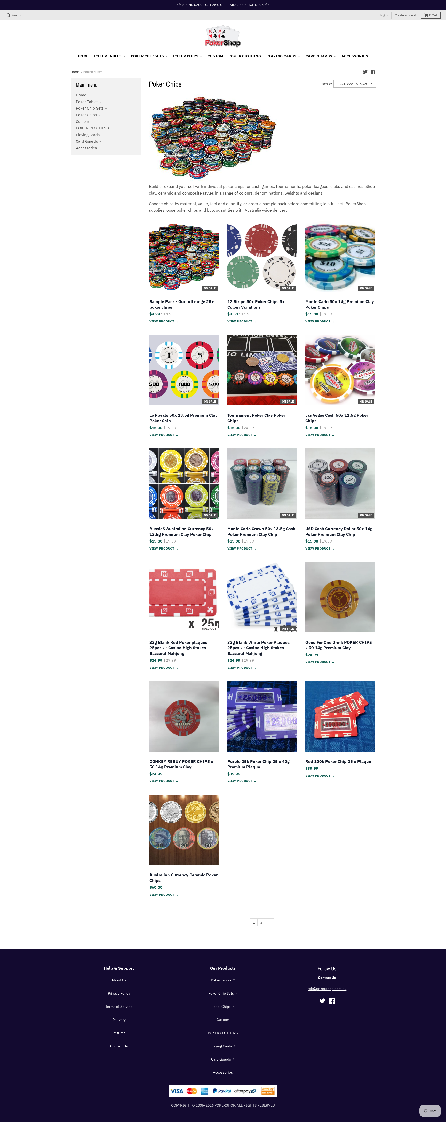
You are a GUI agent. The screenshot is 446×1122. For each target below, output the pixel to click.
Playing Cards (88, 134)
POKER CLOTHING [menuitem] (244, 56)
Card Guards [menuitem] (319, 56)
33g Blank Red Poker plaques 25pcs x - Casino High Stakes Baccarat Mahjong (178, 648)
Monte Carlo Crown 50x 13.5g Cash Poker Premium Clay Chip (261, 531)
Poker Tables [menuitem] (108, 56)
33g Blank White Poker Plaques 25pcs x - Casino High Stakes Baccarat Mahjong (258, 648)
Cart (433, 15)
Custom (82, 121)
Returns (119, 1033)
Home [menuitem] (83, 56)
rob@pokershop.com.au (327, 988)
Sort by (327, 84)
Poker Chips (86, 114)
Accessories (86, 147)
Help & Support (119, 968)
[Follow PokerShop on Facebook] (373, 71)
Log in (384, 15)
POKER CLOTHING (92, 128)
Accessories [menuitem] (354, 56)
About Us (119, 980)
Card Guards (87, 141)
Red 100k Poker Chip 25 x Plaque (338, 761)
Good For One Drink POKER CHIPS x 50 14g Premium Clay (338, 645)
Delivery (119, 1019)
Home (75, 72)
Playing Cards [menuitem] (281, 56)
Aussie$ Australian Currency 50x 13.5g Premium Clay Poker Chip (181, 531)
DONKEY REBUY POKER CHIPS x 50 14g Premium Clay (181, 764)
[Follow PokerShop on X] (365, 71)
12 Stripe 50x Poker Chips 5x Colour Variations (255, 304)
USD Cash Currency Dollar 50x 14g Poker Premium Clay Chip (338, 531)
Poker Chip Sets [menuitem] (147, 56)
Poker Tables (87, 101)
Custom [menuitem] (215, 56)
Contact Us (119, 1046)
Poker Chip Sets (89, 108)
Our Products (223, 968)
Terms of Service (118, 1006)
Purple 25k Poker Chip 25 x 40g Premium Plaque (258, 764)
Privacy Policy (119, 993)
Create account (405, 15)
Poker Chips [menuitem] (185, 56)
